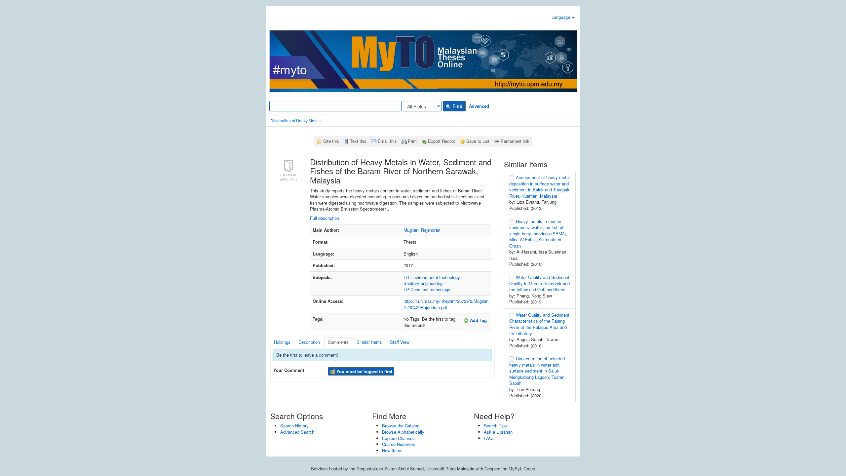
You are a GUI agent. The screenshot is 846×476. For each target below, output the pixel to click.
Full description (324, 218)
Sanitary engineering (423, 283)
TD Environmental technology (432, 277)
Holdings (282, 342)
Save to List (477, 141)
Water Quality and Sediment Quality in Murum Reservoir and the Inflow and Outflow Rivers (539, 283)
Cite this (331, 141)
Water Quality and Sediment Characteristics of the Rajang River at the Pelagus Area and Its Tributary (539, 324)
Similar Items (369, 342)
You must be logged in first (363, 371)
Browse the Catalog (400, 425)
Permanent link (515, 141)
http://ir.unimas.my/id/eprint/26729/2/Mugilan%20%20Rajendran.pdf (446, 304)
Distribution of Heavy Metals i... (298, 120)
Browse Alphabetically (403, 432)
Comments (338, 342)
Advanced (479, 106)
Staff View (399, 342)
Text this (358, 141)
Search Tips (495, 425)
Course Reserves (398, 444)
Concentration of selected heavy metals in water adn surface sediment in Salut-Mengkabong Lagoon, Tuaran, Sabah (537, 370)
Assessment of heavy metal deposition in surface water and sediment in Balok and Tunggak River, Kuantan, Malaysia (539, 186)
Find (457, 106)
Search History (294, 425)
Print (412, 141)
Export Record (441, 141)
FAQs (489, 438)
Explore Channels (399, 438)
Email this (387, 141)
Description (309, 342)
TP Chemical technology (427, 289)
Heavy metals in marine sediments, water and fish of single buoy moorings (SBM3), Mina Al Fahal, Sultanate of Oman (538, 233)
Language (561, 17)
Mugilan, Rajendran (422, 230)
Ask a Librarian (498, 432)
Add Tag (478, 320)
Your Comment (288, 370)
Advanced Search (297, 432)
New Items (392, 450)
